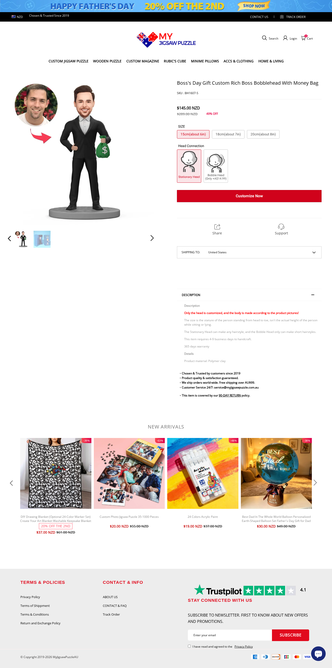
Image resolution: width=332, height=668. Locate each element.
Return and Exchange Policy (40, 623)
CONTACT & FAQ (115, 605)
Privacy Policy (30, 597)
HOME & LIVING (271, 61)
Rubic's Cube (175, 61)
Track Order (296, 17)
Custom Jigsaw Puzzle (68, 61)
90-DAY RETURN (230, 395)
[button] (19, 152)
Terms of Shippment (35, 605)
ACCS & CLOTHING (238, 61)
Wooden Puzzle (107, 61)
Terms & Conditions (34, 614)
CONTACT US (259, 17)
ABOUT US (110, 597)
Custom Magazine (142, 61)
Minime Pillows (205, 61)
